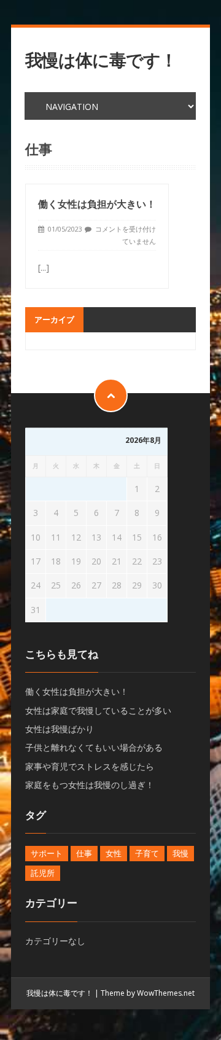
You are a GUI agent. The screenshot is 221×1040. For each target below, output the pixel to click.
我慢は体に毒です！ (101, 60)
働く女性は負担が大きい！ (97, 204)
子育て (147, 853)
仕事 (84, 853)
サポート (47, 853)
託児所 (43, 872)
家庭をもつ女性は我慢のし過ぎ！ (89, 785)
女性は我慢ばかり (59, 729)
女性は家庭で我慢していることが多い (98, 710)
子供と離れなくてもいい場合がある (94, 747)
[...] (43, 267)
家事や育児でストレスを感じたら (89, 766)
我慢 (180, 853)
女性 (114, 853)
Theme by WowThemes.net (148, 993)
